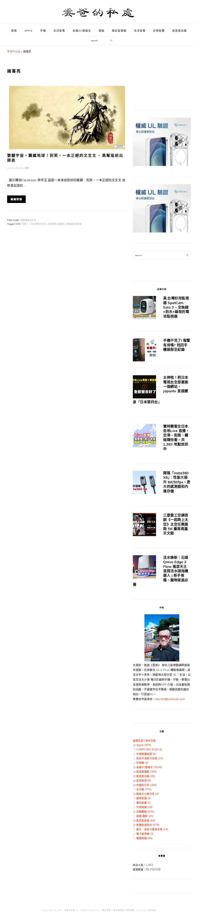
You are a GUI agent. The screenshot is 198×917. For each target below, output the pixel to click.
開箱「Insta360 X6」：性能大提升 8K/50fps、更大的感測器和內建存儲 (176, 482)
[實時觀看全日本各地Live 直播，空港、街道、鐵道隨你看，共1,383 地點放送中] (144, 436)
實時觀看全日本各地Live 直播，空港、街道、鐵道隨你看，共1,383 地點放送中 (176, 437)
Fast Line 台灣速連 (146, 910)
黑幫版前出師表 (74, 224)
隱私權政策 (119, 910)
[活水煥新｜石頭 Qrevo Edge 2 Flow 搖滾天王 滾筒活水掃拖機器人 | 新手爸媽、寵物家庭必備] (144, 567)
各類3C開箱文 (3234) (149, 767)
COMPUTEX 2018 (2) (149, 749)
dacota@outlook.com (170, 699)
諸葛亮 (61, 224)
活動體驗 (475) (145, 811)
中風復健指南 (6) (146, 753)
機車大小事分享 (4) (147, 793)
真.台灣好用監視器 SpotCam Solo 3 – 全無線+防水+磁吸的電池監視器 (176, 307)
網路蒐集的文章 (28, 220)
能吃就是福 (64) (145, 820)
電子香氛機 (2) (145, 833)
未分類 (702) (144, 789)
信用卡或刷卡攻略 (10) (149, 758)
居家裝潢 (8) (143, 780)
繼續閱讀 (16, 199)
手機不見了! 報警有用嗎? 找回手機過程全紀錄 (176, 345)
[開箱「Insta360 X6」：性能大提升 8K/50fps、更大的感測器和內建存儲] (144, 483)
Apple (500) (143, 744)
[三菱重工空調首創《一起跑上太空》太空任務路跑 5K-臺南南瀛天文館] (144, 525)
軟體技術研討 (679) (147, 824)
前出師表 (52, 224)
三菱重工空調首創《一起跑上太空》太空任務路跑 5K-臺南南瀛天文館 (175, 524)
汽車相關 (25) (144, 807)
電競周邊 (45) (144, 838)
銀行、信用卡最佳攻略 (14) (152, 829)
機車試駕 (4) (143, 798)
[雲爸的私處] (99, 19)
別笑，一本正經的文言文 (34, 224)
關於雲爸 (106, 910)
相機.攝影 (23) (144, 815)
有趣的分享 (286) (146, 784)
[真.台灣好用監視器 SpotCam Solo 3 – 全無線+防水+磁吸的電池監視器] (144, 308)
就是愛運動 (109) (146, 771)
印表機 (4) (142, 762)
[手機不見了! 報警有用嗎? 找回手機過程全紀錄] (144, 350)
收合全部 (150, 740)
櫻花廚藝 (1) (143, 802)
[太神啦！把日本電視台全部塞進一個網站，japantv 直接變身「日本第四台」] (144, 387)
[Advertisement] (162, 73)
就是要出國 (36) (145, 776)
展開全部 (138, 740)
